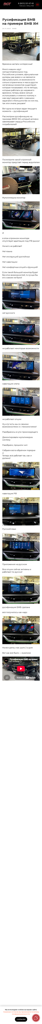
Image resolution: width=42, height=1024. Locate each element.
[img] (7, 4)
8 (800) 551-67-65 (26, 3)
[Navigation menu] (37, 4)
